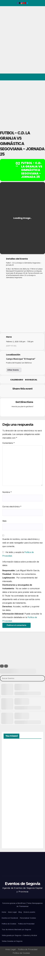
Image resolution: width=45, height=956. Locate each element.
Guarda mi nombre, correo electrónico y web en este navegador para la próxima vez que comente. (22, 543)
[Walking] (27, 411)
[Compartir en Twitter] (13, 394)
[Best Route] (13, 411)
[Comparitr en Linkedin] (17, 394)
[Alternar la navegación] (41, 77)
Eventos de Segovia (5, 22)
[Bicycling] (32, 411)
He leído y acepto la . (18, 554)
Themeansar (24, 906)
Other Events (13, 370)
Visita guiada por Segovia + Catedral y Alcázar (19, 935)
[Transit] (23, 411)
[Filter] (2, 666)
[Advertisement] (22, 104)
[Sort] (6, 666)
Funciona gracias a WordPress (14, 903)
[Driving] (18, 411)
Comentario (8, 443)
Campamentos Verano (12, 753)
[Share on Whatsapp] (27, 394)
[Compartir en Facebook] (8, 394)
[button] (32, 77)
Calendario (16, 380)
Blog (20, 912)
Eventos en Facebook (10, 918)
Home (4, 912)
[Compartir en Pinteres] (22, 394)
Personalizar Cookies (28, 918)
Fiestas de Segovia (9, 780)
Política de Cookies (9, 924)
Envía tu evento (29, 912)
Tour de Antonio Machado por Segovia (16, 929)
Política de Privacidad (26, 924)
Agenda (9, 836)
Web (4, 521)
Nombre (7, 492)
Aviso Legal (12, 912)
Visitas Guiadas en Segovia (12, 941)
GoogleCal (31, 380)
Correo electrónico (11, 506)
